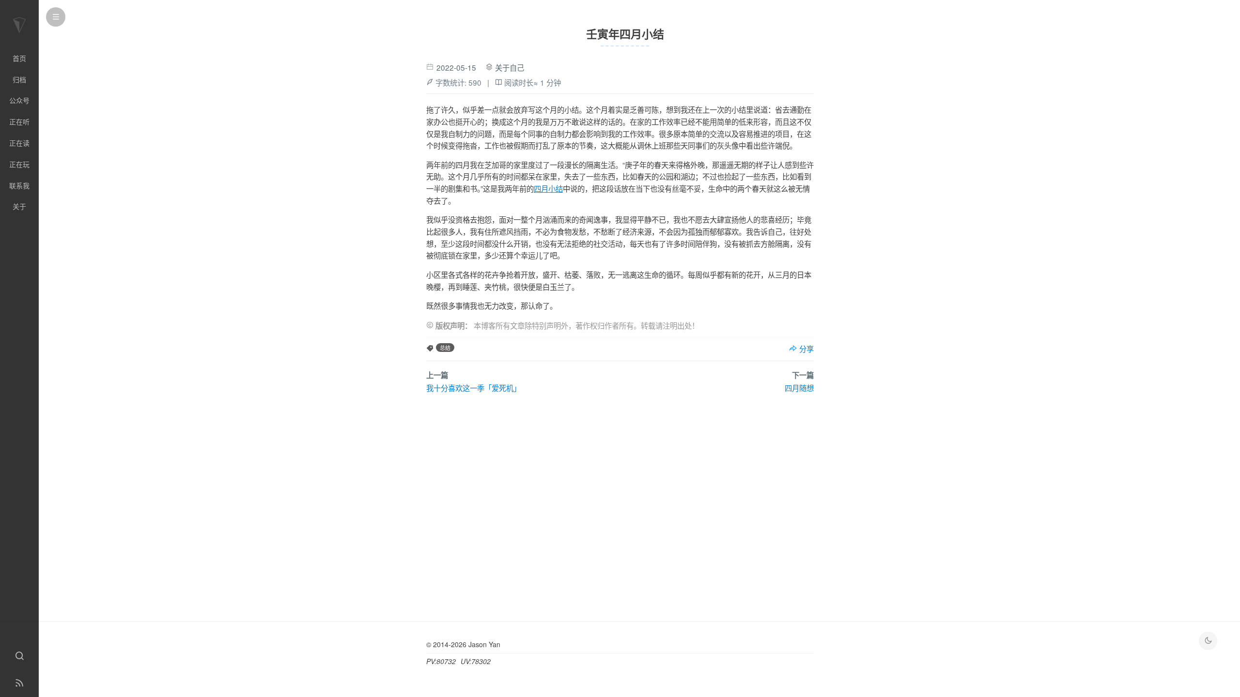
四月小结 (548, 188)
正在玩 (19, 164)
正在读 (19, 143)
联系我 (19, 185)
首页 (19, 58)
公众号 (19, 100)
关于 (19, 206)
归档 (19, 79)
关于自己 (509, 67)
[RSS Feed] (19, 683)
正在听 (19, 121)
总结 (445, 347)
